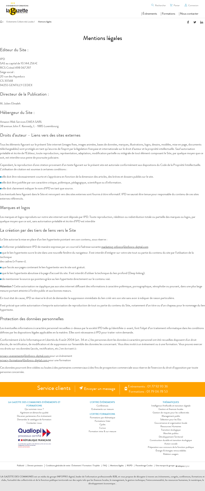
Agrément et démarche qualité (34, 413)
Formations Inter (102, 421)
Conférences (102, 406)
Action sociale (170, 444)
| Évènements (149, 13)
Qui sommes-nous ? (34, 409)
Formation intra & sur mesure (102, 431)
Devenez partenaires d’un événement (34, 416)
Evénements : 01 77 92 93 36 (148, 387)
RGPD (129, 466)
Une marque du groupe (165, 466)
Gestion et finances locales (170, 409)
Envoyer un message (99, 389)
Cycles (102, 425)
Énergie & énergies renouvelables (171, 451)
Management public (171, 416)
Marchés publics (170, 433)
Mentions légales (117, 466)
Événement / (77, 466)
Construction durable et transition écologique (171, 440)
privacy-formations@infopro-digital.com (24, 360)
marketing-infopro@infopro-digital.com (124, 247)
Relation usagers (170, 454)
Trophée (96, 466)
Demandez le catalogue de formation (34, 420)
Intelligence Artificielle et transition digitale (170, 406)
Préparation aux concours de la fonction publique (171, 447)
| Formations (168, 13)
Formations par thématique (102, 418)
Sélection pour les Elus (170, 420)
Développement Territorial (171, 437)
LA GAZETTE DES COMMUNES (17, 477)
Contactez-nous (34, 423)
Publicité (20, 466)
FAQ (105, 466)
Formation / (88, 466)
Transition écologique (171, 430)
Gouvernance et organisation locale (170, 423)
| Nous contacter (188, 13)
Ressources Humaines (170, 426)
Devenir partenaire (35, 466)
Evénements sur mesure (102, 409)
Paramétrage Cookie (144, 466)
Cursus (102, 428)
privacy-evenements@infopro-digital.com (25, 356)
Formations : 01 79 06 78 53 (148, 392)
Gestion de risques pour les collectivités (171, 413)
